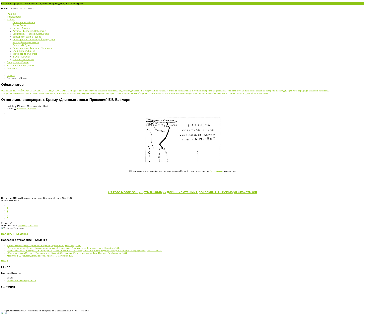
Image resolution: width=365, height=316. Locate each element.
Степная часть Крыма (24, 51)
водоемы (123, 90)
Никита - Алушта (21, 28)
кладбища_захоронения (267, 90)
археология (79, 90)
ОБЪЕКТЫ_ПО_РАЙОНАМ (15, 90)
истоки (241, 90)
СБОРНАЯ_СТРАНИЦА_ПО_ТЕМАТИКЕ (51, 90)
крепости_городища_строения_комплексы (308, 90)
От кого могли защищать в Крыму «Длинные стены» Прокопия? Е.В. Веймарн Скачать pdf (182, 192)
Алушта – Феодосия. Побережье (29, 31)
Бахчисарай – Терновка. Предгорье (31, 33)
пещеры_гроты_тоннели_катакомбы (124, 93)
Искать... (5, 8)
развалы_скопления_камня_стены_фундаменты (165, 93)
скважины (222, 93)
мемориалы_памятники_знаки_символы (21, 93)
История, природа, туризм (20, 65)
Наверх (4, 260)
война (141, 90)
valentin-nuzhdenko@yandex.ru (21, 280)
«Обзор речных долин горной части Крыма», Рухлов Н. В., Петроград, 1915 (44, 245)
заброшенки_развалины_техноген (220, 90)
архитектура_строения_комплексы (102, 90)
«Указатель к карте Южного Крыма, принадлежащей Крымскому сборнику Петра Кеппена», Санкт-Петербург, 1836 (63, 248)
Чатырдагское (216, 171)
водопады (133, 90)
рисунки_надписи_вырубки (203, 93)
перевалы (74, 93)
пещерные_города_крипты (92, 93)
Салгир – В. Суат (21, 45)
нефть (66, 93)
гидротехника (152, 90)
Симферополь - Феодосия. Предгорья (32, 48)
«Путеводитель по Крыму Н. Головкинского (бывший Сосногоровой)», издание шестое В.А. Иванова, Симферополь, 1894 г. (68, 253)
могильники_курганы (52, 93)
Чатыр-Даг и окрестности (26, 42)
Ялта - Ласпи (19, 25)
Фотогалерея (14, 16)
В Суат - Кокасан (21, 56)
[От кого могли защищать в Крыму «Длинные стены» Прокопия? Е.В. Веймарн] (182, 161)
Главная (11, 13)
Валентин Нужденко (26, 108)
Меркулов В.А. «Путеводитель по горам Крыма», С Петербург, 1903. (40, 256)
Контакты (12, 68)
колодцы (283, 90)
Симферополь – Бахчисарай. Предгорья (34, 39)
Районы (11, 19)
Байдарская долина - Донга (27, 36)
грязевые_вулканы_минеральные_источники (181, 90)
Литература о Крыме (18, 62)
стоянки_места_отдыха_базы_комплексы (248, 93)
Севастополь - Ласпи (24, 22)
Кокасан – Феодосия (23, 59)
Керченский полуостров (25, 53)
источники (250, 90)
